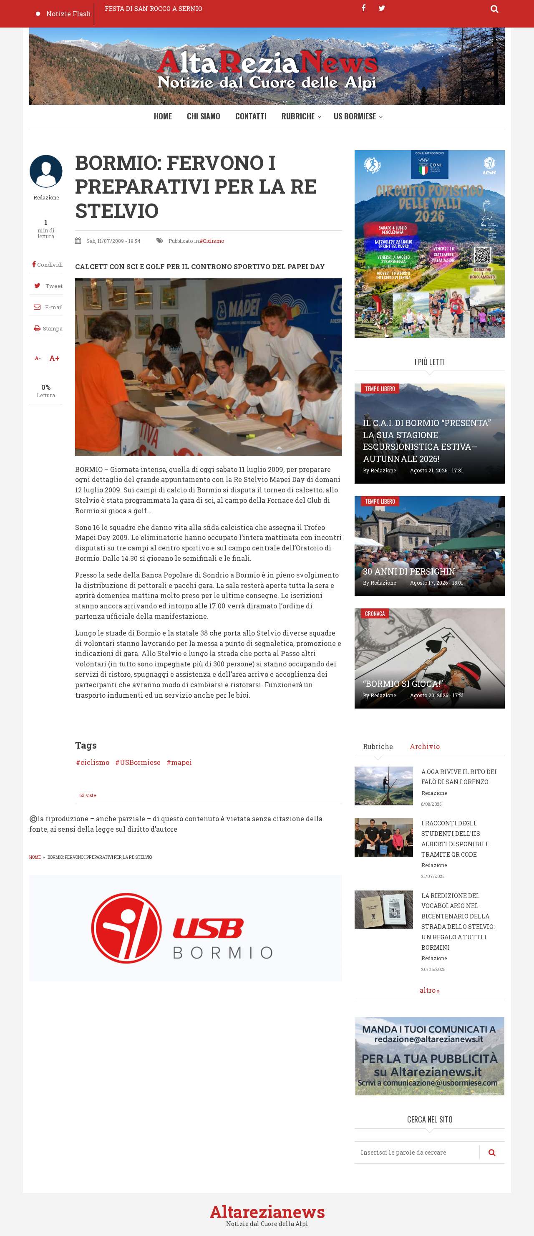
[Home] (267, 68)
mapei (181, 762)
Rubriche (298, 116)
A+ (54, 358)
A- (38, 358)
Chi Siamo (203, 116)
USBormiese (140, 762)
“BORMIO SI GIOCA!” (403, 683)
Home (163, 116)
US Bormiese (355, 116)
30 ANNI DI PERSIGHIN (409, 571)
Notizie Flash (68, 13)
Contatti (251, 116)
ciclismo (95, 762)
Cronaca (375, 613)
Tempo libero (380, 388)
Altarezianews (267, 1212)
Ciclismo (213, 240)
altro (428, 990)
